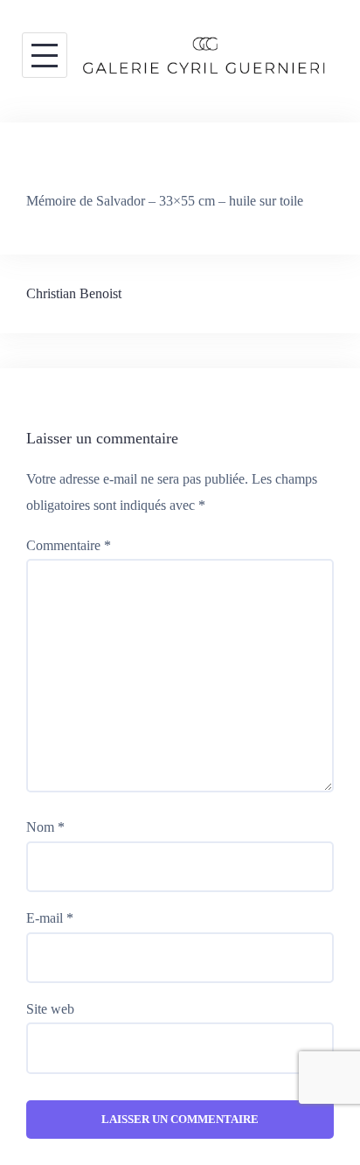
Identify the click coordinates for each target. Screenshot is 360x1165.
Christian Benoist (73, 293)
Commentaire (68, 545)
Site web (50, 1008)
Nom (45, 827)
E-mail (49, 917)
